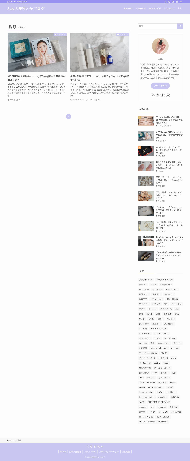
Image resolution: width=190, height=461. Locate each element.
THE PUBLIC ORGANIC (159, 402)
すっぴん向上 (166, 284)
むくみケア (144, 373)
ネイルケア (169, 294)
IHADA (159, 392)
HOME (63, 452)
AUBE (157, 363)
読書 (158, 314)
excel (166, 363)
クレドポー (144, 324)
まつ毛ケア (171, 392)
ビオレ (160, 319)
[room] (173, 1)
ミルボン (174, 407)
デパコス (143, 284)
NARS (142, 402)
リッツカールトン (147, 397)
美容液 (142, 309)
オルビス (151, 378)
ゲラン (142, 319)
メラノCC (163, 412)
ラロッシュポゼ (146, 392)
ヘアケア (156, 304)
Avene (142, 387)
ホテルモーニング (162, 368)
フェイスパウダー (147, 382)
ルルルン (156, 324)
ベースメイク (145, 363)
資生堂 (142, 412)
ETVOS (163, 353)
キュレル (143, 343)
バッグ (173, 382)
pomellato (162, 397)
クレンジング (145, 333)
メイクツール (166, 309)
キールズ (164, 373)
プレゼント (169, 324)
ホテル (157, 338)
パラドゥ (171, 319)
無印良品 (175, 397)
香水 (141, 314)
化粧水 (149, 314)
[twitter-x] (165, 1)
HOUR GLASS (163, 417)
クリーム (152, 309)
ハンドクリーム (161, 333)
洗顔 (174, 373)
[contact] (181, 1)
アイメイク (144, 304)
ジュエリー (144, 289)
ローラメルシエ (146, 417)
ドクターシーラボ (147, 358)
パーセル (175, 348)
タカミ (153, 284)
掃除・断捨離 (172, 299)
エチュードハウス (158, 329)
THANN (151, 412)
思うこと (178, 343)
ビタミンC (163, 358)
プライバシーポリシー (109, 452)
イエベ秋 (143, 329)
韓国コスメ (144, 294)
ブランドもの (156, 299)
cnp (152, 407)
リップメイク (172, 289)
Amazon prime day (159, 348)
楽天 (177, 314)
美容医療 (143, 299)
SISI (166, 304)
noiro (154, 373)
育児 (153, 343)
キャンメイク (164, 378)
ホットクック (164, 343)
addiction (143, 407)
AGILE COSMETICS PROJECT (153, 422)
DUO (141, 378)
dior (177, 309)
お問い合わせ (75, 452)
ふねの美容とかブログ (26, 8)
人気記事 (143, 348)
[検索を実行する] (180, 26)
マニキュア (157, 289)
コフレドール (170, 338)
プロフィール (160, 85)
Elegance (162, 407)
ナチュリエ (176, 412)
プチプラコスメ (146, 280)
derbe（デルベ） (155, 387)
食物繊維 (168, 314)
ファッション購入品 (148, 353)
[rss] (177, 1)
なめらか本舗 (145, 368)
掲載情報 (126, 452)
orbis (173, 358)
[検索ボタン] (179, 8)
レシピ (170, 387)
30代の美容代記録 (164, 280)
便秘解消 (156, 294)
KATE (151, 319)
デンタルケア (145, 338)
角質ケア (162, 382)
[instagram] (169, 1)
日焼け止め (177, 304)
